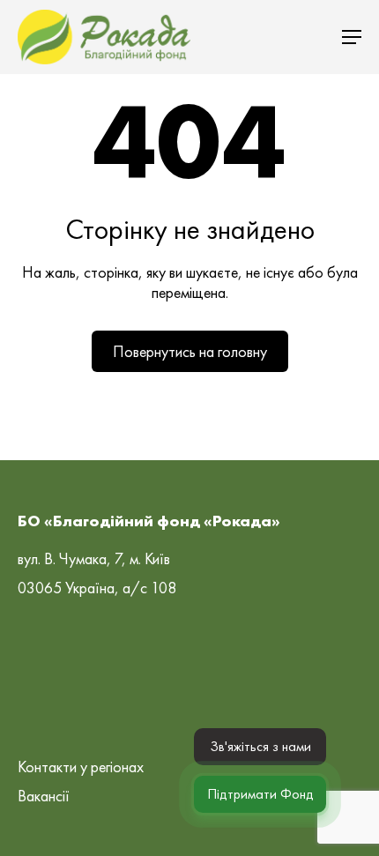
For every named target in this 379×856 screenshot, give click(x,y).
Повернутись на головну (190, 351)
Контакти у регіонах (81, 766)
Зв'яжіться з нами (260, 746)
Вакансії (44, 795)
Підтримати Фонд (260, 794)
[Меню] (351, 37)
